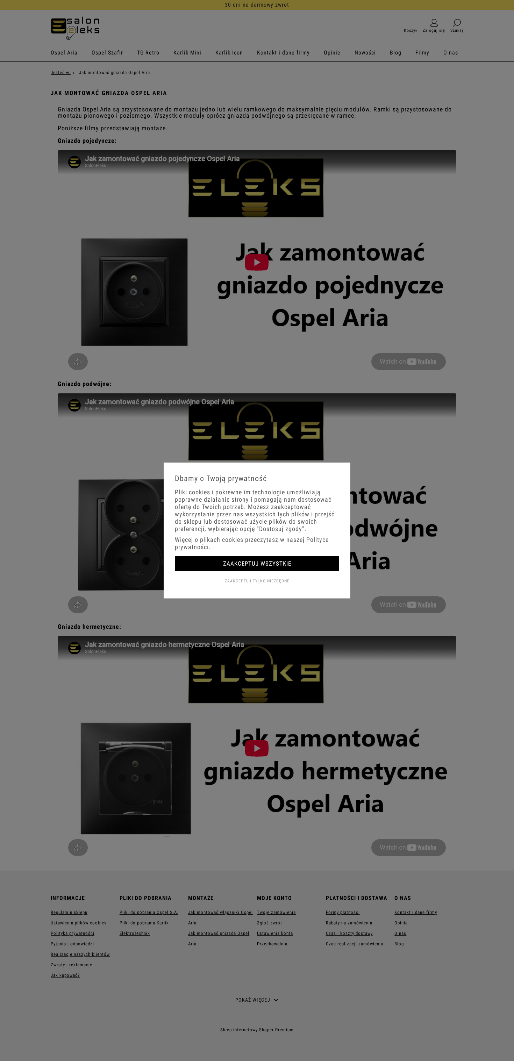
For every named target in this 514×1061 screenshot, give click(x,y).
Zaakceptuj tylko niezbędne (257, 581)
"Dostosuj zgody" (281, 528)
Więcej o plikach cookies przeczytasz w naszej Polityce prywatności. (252, 543)
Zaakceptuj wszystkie (257, 563)
